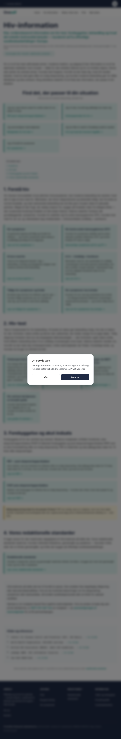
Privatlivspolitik (77, 369)
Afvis (46, 377)
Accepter (75, 377)
